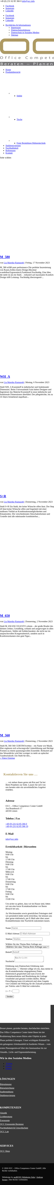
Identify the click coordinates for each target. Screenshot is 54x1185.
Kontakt (9, 153)
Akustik (3, 1113)
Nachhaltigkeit (12, 148)
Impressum (16, 27)
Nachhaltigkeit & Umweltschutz (14, 1128)
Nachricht (10, 961)
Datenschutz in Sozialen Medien (25, 32)
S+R (3, 496)
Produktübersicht (13, 72)
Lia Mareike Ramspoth (14, 263)
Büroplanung (5, 1084)
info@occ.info (12, 839)
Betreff (9, 952)
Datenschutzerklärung (20, 30)
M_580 (5, 257)
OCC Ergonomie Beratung (12, 1124)
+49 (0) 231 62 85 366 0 (16, 824)
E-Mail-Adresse (12, 933)
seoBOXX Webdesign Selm (24, 1177)
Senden (10, 997)
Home (8, 69)
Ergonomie (5, 1120)
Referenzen (11, 150)
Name (8, 928)
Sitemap (14, 35)
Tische (19, 119)
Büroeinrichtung (7, 1088)
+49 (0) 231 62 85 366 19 (17, 826)
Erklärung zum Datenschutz (18, 966)
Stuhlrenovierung (13, 145)
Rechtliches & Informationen (18, 25)
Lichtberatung (6, 1116)
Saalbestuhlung (6, 1092)
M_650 (5, 615)
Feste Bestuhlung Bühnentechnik (31, 143)
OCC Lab (4, 1131)
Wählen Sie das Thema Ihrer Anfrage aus (24, 944)
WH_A (5, 376)
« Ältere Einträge (7, 758)
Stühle (19, 96)
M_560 (5, 735)
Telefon (9, 939)
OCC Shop (5, 1151)
